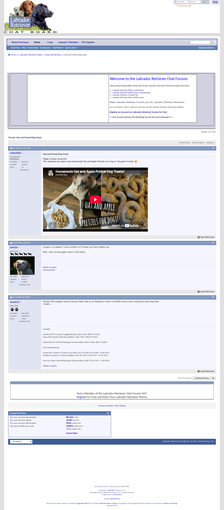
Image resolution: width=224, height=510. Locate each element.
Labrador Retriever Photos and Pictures (128, 90)
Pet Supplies (88, 42)
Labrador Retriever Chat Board (176, 441)
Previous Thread (106, 406)
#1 (213, 148)
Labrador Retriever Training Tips (125, 95)
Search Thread (197, 143)
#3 (213, 297)
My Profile (57, 48)
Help (215, 2)
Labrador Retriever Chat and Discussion (128, 98)
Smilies (69, 420)
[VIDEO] (69, 426)
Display (209, 143)
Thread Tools (183, 143)
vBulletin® (111, 490)
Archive (193, 441)
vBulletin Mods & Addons (108, 503)
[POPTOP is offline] (22, 265)
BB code (69, 417)
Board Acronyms (20, 42)
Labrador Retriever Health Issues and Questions (132, 93)
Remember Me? (185, 6)
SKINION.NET (115, 499)
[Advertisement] (112, 64)
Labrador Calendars (68, 42)
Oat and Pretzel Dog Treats (29, 137)
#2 (213, 243)
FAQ (24, 48)
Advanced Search (206, 48)
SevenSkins (118, 495)
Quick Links (70, 48)
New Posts (15, 48)
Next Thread (120, 406)
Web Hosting (204, 441)
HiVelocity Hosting (170, 503)
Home (37, 42)
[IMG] (68, 423)
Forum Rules (32, 48)
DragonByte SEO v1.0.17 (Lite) (87, 503)
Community (45, 48)
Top (213, 378)
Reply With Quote (207, 237)
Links (50, 42)
